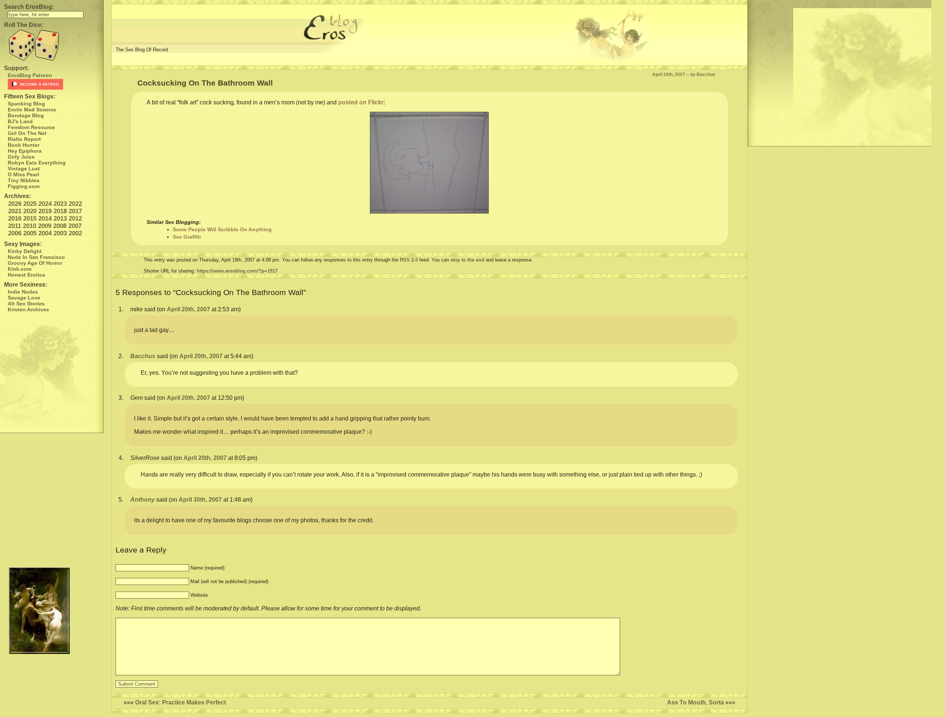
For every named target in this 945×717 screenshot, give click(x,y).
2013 (60, 218)
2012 (75, 218)
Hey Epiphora (25, 151)
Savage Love (24, 298)
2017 (75, 211)
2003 (60, 233)
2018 (60, 211)
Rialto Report (24, 139)
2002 (75, 233)
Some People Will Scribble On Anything (222, 229)
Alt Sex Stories (26, 303)
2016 (14, 218)
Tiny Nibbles (23, 180)
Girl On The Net (27, 133)
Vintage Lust (24, 169)
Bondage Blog (26, 115)
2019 (45, 211)
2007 (75, 225)
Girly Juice (21, 157)
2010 (29, 225)
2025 (30, 203)
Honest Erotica (26, 275)
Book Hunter (23, 145)
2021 (14, 211)
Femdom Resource (31, 127)
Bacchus (142, 356)
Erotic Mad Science (32, 109)
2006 (14, 233)
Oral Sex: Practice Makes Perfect (180, 702)
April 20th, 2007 (188, 309)
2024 (45, 203)
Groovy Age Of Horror (35, 263)
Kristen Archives (28, 309)
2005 (30, 233)
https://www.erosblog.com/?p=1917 (237, 271)
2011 (14, 225)
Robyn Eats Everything (37, 163)
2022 (75, 203)
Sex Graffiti (187, 237)
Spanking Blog (26, 104)
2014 (45, 218)
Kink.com (19, 269)
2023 (60, 203)
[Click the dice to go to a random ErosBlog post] (51, 45)
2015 (30, 218)
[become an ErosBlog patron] (54, 84)
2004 (45, 233)
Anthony (142, 499)
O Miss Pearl (23, 174)
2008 (59, 225)
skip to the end (467, 260)
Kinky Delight (25, 251)
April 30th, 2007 (200, 499)
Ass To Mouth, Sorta (695, 702)
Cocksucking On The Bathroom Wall (205, 83)
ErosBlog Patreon (30, 75)
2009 (44, 225)
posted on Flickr (361, 102)
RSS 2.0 (409, 260)
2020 (30, 211)
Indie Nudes (23, 292)
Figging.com (23, 186)
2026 (14, 203)
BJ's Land (20, 121)
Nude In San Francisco (36, 257)
